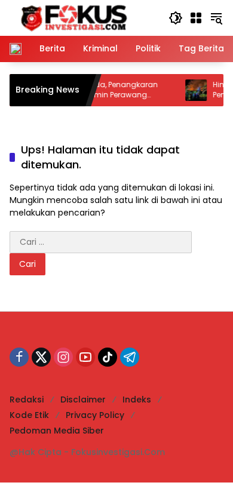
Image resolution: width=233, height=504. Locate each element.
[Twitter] (41, 357)
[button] (175, 18)
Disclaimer (83, 399)
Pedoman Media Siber (57, 431)
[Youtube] (85, 357)
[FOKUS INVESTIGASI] (70, 17)
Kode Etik (29, 415)
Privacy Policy (95, 415)
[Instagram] (63, 357)
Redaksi (27, 399)
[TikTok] (107, 357)
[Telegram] (129, 357)
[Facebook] (19, 357)
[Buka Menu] (196, 18)
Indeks (136, 399)
